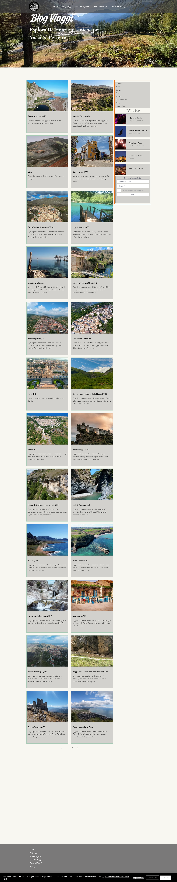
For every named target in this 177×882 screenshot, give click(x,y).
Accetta (165, 877)
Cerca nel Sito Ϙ (36, 863)
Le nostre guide (35, 856)
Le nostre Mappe (36, 859)
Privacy (32, 866)
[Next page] (78, 748)
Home (32, 849)
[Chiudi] (173, 877)
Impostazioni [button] (138, 877)
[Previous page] (61, 748)
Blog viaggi (33, 852)
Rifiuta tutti (152, 877)
